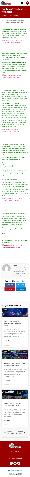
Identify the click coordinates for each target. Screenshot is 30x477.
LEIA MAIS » (7, 340)
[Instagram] (11, 463)
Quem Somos (15, 451)
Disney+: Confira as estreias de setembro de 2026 (14, 324)
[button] (22, 3)
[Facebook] (18, 463)
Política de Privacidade (15, 458)
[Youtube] (15, 463)
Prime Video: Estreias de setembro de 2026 (14, 404)
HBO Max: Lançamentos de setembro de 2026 (14, 364)
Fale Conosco (15, 455)
